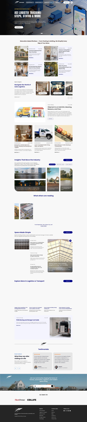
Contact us (53, 415)
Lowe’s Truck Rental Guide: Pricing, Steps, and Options (42, 145)
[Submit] (52, 386)
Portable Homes (31, 64)
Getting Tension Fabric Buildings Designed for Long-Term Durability (58, 264)
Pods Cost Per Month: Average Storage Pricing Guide (36, 255)
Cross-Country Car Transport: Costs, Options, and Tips (35, 308)
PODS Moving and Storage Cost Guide (27, 320)
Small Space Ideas (32, 48)
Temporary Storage (33, 252)
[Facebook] (64, 410)
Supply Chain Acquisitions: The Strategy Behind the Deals (20, 308)
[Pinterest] (68, 410)
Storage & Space (33, 240)
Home (53, 410)
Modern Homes (38, 2)
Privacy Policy (54, 418)
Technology (41, 418)
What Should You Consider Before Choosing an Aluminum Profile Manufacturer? (37, 243)
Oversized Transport (19, 9)
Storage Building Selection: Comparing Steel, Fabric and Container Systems (36, 267)
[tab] (52, 164)
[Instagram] (66, 410)
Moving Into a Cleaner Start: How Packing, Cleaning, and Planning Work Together (23, 146)
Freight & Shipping (51, 104)
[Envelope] (70, 410)
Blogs (52, 413)
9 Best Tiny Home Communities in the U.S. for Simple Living (65, 67)
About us (53, 412)
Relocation (58, 2)
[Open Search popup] (72, 2)
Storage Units (32, 264)
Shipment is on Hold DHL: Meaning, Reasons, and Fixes (60, 108)
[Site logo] (19, 2)
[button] (43, 33)
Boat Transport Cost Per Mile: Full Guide (29, 15)
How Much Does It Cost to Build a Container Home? (26, 175)
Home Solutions (29, 2)
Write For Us (54, 417)
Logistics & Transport (48, 2)
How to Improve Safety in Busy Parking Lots (50, 308)
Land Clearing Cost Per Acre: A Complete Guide (53, 188)
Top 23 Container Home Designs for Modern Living (27, 188)
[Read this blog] (21, 53)
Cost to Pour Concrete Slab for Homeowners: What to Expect (66, 188)
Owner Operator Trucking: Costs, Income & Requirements (65, 308)
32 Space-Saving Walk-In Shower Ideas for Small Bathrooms (65, 51)
